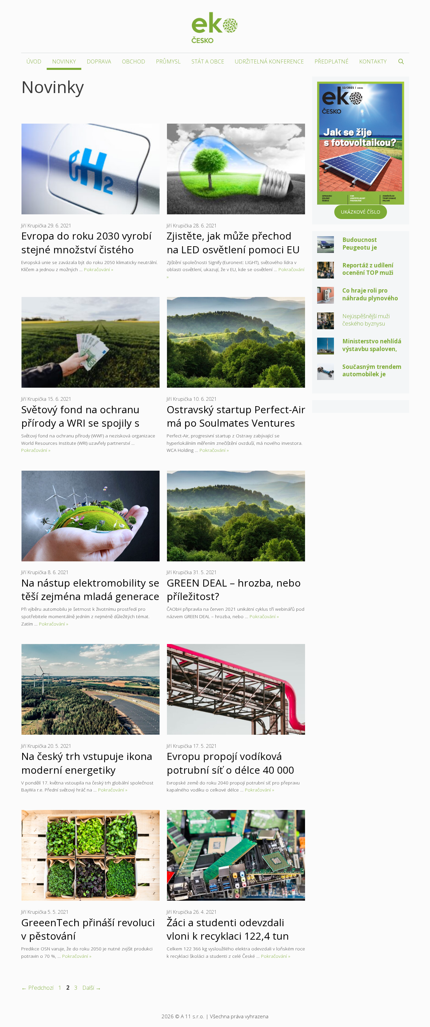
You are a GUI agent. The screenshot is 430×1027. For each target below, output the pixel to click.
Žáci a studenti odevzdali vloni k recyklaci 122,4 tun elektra (228, 935)
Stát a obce (207, 61)
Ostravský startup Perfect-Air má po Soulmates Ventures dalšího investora (236, 422)
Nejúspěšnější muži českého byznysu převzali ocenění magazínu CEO (366, 327)
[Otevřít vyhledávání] (401, 61)
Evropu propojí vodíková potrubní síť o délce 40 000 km (230, 769)
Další (91, 987)
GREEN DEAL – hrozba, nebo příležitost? (234, 589)
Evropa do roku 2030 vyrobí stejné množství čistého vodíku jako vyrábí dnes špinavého (86, 256)
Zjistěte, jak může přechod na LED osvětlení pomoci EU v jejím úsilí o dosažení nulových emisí (233, 256)
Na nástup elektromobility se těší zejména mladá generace (90, 589)
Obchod (133, 61)
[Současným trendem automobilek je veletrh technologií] (325, 375)
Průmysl (168, 61)
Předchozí (37, 987)
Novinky (64, 61)
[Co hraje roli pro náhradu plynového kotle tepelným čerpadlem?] (325, 299)
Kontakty (373, 61)
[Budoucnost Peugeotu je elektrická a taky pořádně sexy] (325, 248)
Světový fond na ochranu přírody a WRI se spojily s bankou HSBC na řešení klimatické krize (80, 429)
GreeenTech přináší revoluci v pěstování (88, 929)
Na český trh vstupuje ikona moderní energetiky (86, 762)
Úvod (34, 61)
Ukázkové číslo (360, 212)
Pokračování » (98, 269)
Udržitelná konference (269, 61)
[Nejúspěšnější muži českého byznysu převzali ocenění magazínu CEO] (325, 324)
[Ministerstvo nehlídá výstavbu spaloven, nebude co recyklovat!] (325, 350)
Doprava (99, 61)
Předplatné (331, 61)
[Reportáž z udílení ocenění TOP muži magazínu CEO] (325, 273)
